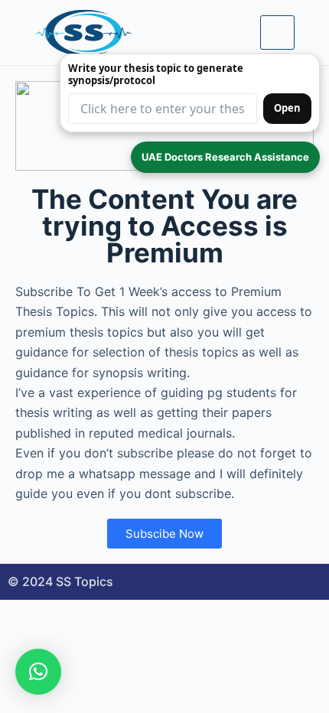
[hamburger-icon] (277, 32)
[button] (38, 672)
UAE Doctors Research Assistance (225, 157)
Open (287, 108)
